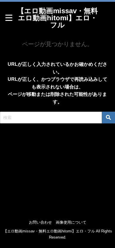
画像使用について (71, 222)
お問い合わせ (40, 222)
